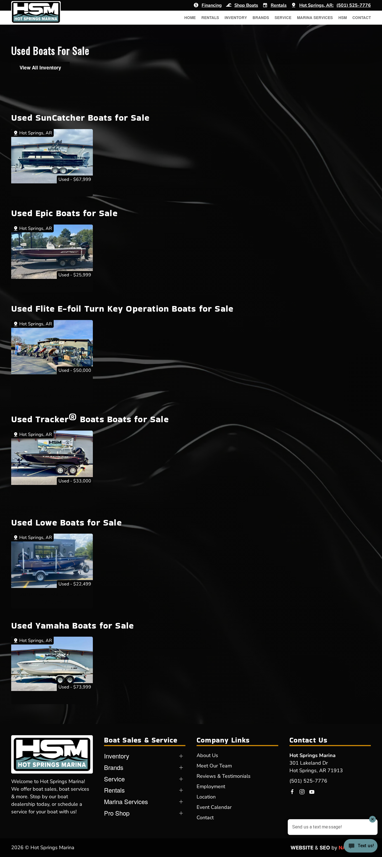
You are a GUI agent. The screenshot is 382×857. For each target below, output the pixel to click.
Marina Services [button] (315, 17)
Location (206, 796)
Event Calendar (214, 807)
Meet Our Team (214, 765)
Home (190, 17)
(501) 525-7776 (308, 780)
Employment (211, 786)
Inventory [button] (236, 17)
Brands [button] (261, 17)
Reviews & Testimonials (224, 776)
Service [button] (283, 17)
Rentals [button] (210, 17)
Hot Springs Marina (312, 755)
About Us (207, 755)
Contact (361, 17)
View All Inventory (40, 67)
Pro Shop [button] (116, 813)
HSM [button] (342, 17)
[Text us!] (360, 846)
